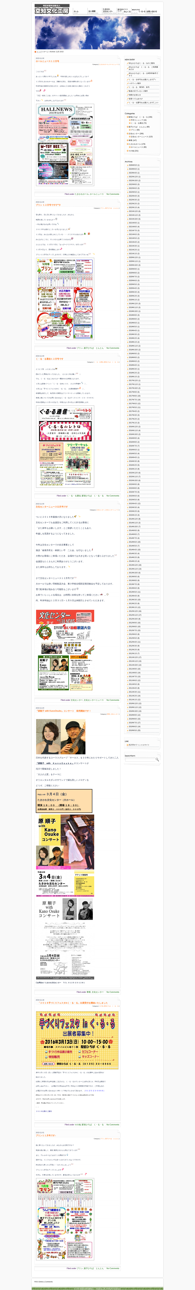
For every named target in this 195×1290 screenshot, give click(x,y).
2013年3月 (133, 600)
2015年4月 (133, 504)
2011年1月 (133, 700)
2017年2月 (133, 419)
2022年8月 (133, 184)
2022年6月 (133, 188)
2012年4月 (133, 642)
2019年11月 (133, 307)
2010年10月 (133, 711)
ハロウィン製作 (135, 83)
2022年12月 (133, 177)
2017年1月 (133, 423)
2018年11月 (133, 346)
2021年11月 (133, 215)
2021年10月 (133, 219)
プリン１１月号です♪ (46, 1135)
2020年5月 (133, 284)
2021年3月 (133, 246)
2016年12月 (133, 427)
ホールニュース (114, 64)
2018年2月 (133, 373)
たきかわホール (104, 64)
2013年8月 (133, 580)
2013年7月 (133, 584)
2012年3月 (133, 646)
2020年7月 (133, 277)
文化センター (101, 510)
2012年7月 (133, 630)
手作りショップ (137, 120)
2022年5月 (133, 192)
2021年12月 (133, 211)
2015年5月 (133, 500)
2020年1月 (133, 300)
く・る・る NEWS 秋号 (139, 87)
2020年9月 (133, 269)
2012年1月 (133, 653)
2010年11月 (133, 707)
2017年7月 (133, 400)
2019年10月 (133, 311)
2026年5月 (133, 165)
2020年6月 (133, 280)
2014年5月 (133, 546)
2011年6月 (133, 680)
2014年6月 (133, 542)
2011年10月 (133, 665)
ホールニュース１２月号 (47, 61)
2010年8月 (133, 719)
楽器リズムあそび (136, 99)
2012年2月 (133, 650)
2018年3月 (133, 369)
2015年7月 (133, 492)
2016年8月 (133, 442)
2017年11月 (133, 384)
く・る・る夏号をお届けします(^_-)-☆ (144, 103)
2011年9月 (133, 669)
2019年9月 (133, 315)
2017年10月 (133, 388)
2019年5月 (133, 327)
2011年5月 (133, 684)
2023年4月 (133, 173)
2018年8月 (133, 357)
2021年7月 (133, 231)
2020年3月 (133, 292)
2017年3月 (133, 415)
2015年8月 (133, 488)
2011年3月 (133, 692)
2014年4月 (133, 550)
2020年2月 (133, 296)
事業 (108, 714)
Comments (49, 1282)
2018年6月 (133, 361)
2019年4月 (133, 330)
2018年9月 (133, 354)
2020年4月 (133, 288)
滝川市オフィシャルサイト (139, 745)
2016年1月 (133, 469)
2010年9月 (133, 715)
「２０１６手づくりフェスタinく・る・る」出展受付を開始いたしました (72, 1003)
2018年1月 (133, 377)
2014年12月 (133, 519)
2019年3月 (133, 334)
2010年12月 (133, 703)
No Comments (113, 194)
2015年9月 (133, 484)
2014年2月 (133, 557)
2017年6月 (133, 404)
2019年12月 (133, 304)
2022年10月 (133, 181)
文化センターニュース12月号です (52, 507)
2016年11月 (133, 430)
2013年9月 (133, 577)
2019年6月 (133, 323)
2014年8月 (133, 534)
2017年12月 (133, 380)
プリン (103, 208)
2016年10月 (133, 434)
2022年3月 (133, 200)
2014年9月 (133, 530)
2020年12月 (133, 257)
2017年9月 (133, 392)
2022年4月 (133, 196)
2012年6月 (133, 634)
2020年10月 (133, 265)
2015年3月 (133, 507)
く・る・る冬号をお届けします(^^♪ (142, 79)
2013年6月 (133, 588)
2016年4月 (133, 457)
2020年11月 (133, 261)
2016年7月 (133, 446)
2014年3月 (133, 554)
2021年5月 (133, 238)
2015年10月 (133, 480)
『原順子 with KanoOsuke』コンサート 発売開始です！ (63, 711)
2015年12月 (133, 473)
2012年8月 (133, 627)
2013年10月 (133, 573)
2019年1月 (133, 342)
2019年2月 (133, 338)
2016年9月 (133, 438)
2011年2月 (133, 696)
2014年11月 (133, 523)
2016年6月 (133, 450)
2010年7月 (133, 723)
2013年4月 (133, 596)
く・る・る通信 (98, 362)
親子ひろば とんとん (112, 208)
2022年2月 (133, 204)
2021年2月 (133, 250)
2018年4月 (133, 365)
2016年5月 (133, 454)
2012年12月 (133, 611)
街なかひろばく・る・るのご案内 (142, 63)
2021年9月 (133, 223)
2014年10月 (133, 527)
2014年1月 (133, 561)
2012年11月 (133, 615)
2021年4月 (133, 242)
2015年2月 (133, 511)
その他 (101, 1006)
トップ (39, 52)
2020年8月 (133, 273)
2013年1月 (133, 607)
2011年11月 (133, 661)
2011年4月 (133, 688)
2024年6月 (133, 169)
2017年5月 (133, 407)
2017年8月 (133, 396)
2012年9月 (133, 623)
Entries (41, 1282)
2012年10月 (133, 619)
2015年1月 (133, 515)
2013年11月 (133, 569)
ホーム (45, 52)
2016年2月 (133, 465)
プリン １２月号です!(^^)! (48, 205)
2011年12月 (133, 657)
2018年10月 (133, 350)
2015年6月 (133, 496)
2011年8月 (133, 673)
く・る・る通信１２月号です (49, 359)
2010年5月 (133, 730)
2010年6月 (133, 727)
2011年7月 (133, 677)
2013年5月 (133, 592)
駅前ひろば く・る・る (111, 362)
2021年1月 (133, 254)
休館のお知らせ (135, 95)
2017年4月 (133, 411)
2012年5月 (133, 638)
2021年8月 (133, 227)
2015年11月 (133, 477)
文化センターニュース (112, 510)
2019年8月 (133, 319)
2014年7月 (133, 538)
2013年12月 (133, 565)
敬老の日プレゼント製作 (138, 91)
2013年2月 (133, 603)
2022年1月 (133, 207)
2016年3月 (133, 461)
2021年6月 (133, 234)
